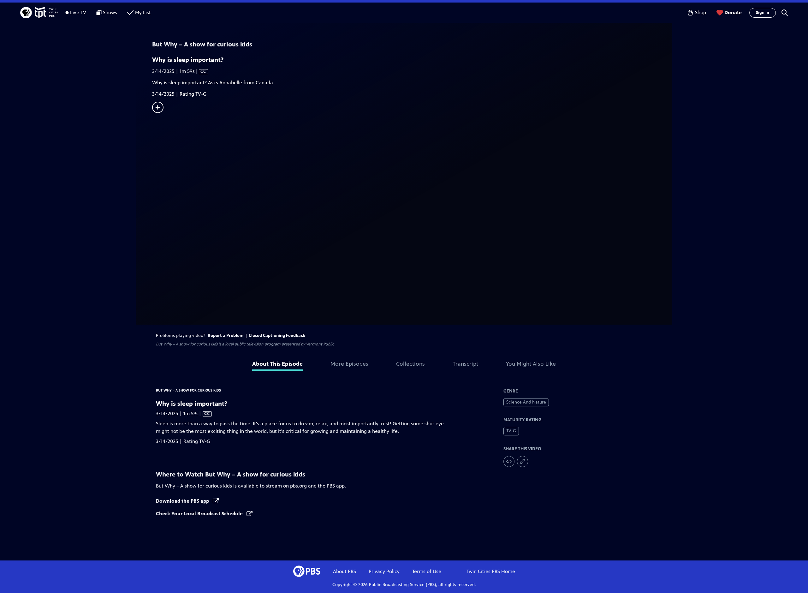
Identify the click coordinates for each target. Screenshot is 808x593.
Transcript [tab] (465, 363)
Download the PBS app (183, 501)
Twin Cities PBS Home (490, 571)
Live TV (78, 12)
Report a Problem (226, 335)
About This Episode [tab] (277, 363)
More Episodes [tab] (349, 363)
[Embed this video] (508, 461)
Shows (110, 12)
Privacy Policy (384, 571)
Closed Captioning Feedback (277, 335)
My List (143, 12)
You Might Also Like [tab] (531, 363)
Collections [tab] (410, 363)
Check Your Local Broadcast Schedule (200, 514)
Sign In (762, 12)
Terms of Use (426, 571)
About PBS (344, 571)
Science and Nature (526, 402)
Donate (733, 12)
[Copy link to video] (522, 461)
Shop (700, 12)
